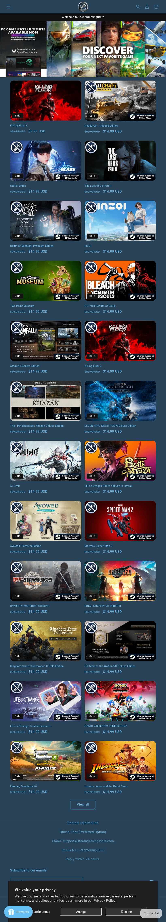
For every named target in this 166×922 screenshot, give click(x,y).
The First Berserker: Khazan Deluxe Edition (37, 425)
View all (83, 804)
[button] (8, 6)
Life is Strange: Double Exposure (30, 726)
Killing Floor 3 (18, 125)
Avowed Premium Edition (25, 545)
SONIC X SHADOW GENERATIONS (106, 726)
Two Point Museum (22, 305)
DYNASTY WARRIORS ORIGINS (29, 605)
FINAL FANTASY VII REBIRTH (103, 605)
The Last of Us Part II (98, 185)
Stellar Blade (18, 185)
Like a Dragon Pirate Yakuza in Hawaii (108, 485)
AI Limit (15, 485)
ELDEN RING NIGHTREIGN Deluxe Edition (110, 425)
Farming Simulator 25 (23, 786)
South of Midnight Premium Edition (32, 245)
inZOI (88, 245)
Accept (81, 912)
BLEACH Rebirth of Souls (100, 305)
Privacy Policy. (105, 901)
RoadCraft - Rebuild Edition (101, 125)
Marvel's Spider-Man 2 (98, 545)
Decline (126, 912)
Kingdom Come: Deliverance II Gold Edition (37, 666)
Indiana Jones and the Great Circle (106, 786)
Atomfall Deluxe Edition (24, 365)
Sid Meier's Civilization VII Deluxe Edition (110, 666)
